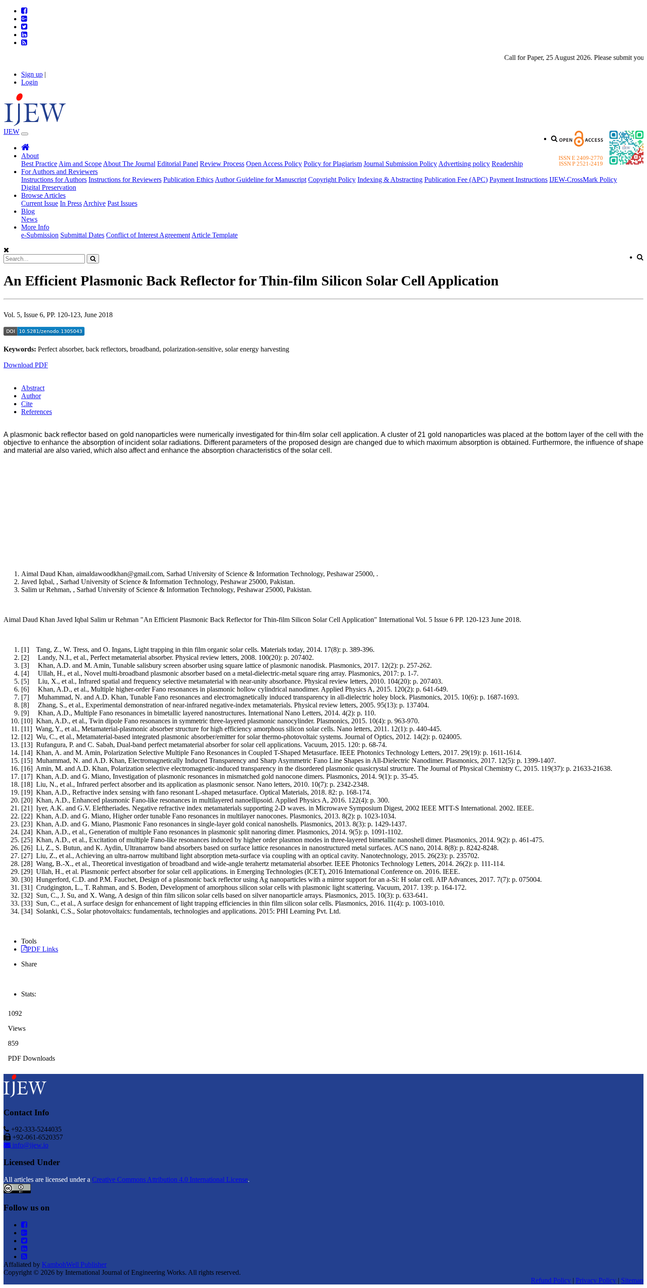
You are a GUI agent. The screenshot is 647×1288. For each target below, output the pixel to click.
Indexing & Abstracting (390, 179)
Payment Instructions (518, 179)
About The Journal (129, 163)
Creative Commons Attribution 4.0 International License (170, 1179)
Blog (28, 211)
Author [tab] (31, 396)
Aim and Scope (80, 163)
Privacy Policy (596, 1280)
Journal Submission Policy (400, 163)
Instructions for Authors (54, 179)
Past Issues (122, 203)
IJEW (11, 131)
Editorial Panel (177, 163)
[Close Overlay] (6, 250)
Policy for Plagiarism (333, 163)
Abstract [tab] (32, 388)
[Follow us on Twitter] (24, 26)
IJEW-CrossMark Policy (583, 179)
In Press (71, 203)
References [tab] (36, 411)
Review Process (222, 163)
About (30, 155)
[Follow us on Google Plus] (24, 18)
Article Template (214, 235)
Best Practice (39, 163)
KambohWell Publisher (74, 1264)
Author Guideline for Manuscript (260, 179)
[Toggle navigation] (24, 134)
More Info (35, 227)
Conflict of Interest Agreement (148, 235)
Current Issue (39, 203)
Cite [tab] (27, 403)
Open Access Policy (274, 163)
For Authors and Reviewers (59, 171)
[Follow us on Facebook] (24, 11)
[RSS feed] (24, 42)
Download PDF (26, 365)
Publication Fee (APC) (456, 179)
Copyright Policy (332, 179)
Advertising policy (464, 163)
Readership (507, 163)
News (29, 219)
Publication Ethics (188, 179)
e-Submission (40, 235)
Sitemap (632, 1280)
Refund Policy (551, 1280)
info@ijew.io (29, 1145)
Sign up (32, 74)
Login (29, 82)
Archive (94, 203)
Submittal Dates (82, 235)
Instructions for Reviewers (125, 179)
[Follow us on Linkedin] (24, 34)
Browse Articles (43, 195)
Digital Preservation (48, 187)
